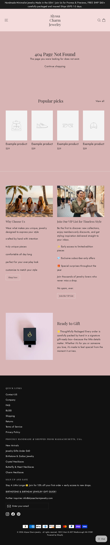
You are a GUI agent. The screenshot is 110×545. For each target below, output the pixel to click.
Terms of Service (14, 426)
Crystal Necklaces (15, 461)
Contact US (11, 394)
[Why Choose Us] (29, 201)
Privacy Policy (13, 432)
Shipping (10, 416)
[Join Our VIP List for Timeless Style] (80, 201)
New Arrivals (12, 445)
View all (100, 101)
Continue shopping (55, 66)
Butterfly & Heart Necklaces (20, 467)
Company (10, 399)
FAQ (8, 405)
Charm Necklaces (14, 472)
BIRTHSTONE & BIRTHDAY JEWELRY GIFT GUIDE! (31, 491)
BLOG (9, 410)
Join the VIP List (66, 295)
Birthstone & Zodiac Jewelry (20, 456)
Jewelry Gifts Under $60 (18, 451)
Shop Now (12, 277)
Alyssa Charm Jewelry (55, 20)
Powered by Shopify (55, 535)
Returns (9, 421)
